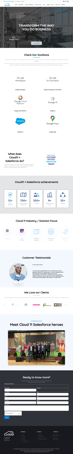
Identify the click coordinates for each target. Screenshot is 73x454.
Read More (7, 240)
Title (38, 396)
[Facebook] (64, 1)
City (37, 392)
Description (6, 404)
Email (6, 396)
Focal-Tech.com (46, 451)
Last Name (7, 392)
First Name (7, 388)
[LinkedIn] (68, 1)
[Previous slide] (2, 27)
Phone (38, 400)
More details (36, 43)
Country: (39, 388)
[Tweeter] (66, 1)
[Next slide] (70, 27)
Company (7, 400)
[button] (16, 281)
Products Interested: (9, 383)
